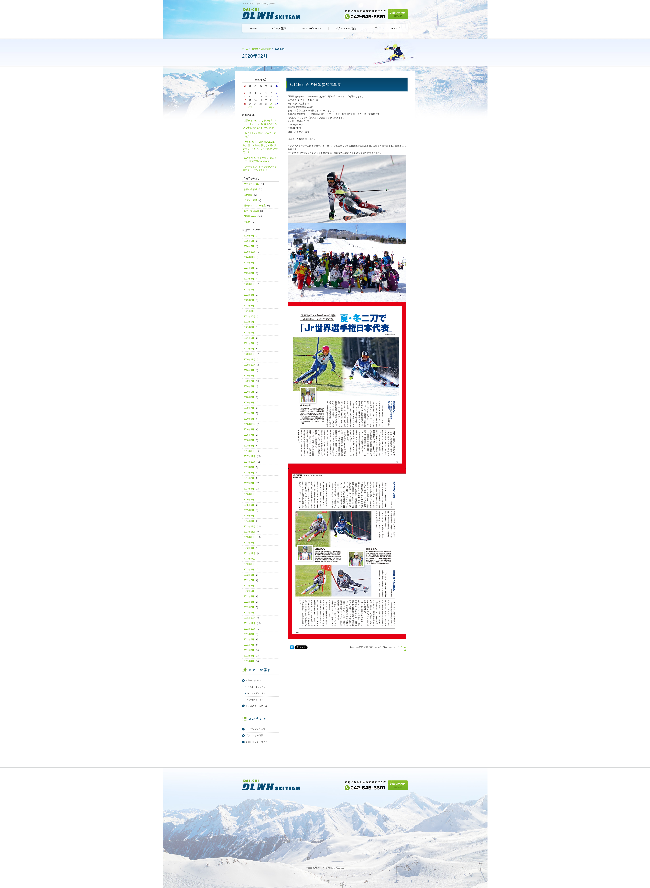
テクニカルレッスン (256, 687)
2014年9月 (249, 521)
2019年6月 (249, 413)
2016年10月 (249, 494)
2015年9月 (249, 505)
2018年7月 (249, 435)
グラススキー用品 (254, 735)
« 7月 (250, 107)
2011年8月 (249, 639)
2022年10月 (249, 284)
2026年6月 (249, 241)
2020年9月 (249, 370)
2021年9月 (249, 321)
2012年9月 (249, 569)
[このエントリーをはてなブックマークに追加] (292, 647)
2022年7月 (249, 300)
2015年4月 (249, 515)
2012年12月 (249, 553)
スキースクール (253, 680)
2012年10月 (249, 564)
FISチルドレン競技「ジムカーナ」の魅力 (260, 135)
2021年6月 (249, 338)
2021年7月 (249, 332)
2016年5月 (249, 499)
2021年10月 (249, 316)
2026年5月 (249, 246)
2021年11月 (249, 311)
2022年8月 (249, 295)
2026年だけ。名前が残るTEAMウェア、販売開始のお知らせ (260, 159)
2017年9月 (249, 467)
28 (271, 104)
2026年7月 (249, 235)
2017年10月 (249, 462)
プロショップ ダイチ (256, 742)
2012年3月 (249, 602)
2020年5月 (249, 392)
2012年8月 (249, 575)
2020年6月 (249, 386)
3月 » (271, 107)
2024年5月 (249, 262)
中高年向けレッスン (256, 699)
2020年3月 (249, 397)
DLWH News (250, 216)
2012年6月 (249, 585)
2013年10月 (249, 537)
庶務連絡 (248, 195)
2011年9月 (249, 634)
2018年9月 (249, 429)
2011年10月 (249, 629)
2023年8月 (249, 268)
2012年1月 (249, 612)
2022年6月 (249, 305)
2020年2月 (249, 402)
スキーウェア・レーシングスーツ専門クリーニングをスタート (260, 168)
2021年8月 (249, 327)
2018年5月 (249, 445)
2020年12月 (249, 354)
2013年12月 (249, 526)
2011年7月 (249, 645)
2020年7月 (249, 381)
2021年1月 (249, 348)
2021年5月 (249, 343)
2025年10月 (249, 251)
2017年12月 (249, 451)
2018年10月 (249, 424)
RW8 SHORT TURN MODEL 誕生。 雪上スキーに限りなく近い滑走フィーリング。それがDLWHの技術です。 (260, 147)
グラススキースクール (256, 706)
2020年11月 (249, 359)
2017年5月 (249, 488)
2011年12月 (249, 618)
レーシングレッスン (256, 693)
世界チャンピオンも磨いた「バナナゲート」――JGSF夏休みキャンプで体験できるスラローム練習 (260, 124)
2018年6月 (249, 440)
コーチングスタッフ (255, 729)
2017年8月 (249, 472)
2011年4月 (249, 661)
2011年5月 (249, 655)
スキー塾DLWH (251, 211)
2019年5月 (249, 418)
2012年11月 (249, 558)
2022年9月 (249, 289)
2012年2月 (249, 607)
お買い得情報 (250, 189)
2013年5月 (249, 542)
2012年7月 (249, 580)
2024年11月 (249, 257)
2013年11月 (249, 531)
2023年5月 (249, 278)
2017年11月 (249, 456)
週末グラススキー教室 (255, 205)
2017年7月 (249, 478)
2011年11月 (249, 623)
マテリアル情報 (251, 184)
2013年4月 (249, 548)
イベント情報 (250, 200)
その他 (247, 222)
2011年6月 (249, 650)
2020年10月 (249, 365)
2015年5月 (249, 510)
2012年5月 (249, 591)
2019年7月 (249, 408)
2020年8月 (249, 375)
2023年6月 (249, 273)
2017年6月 (249, 483)
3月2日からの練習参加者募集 (315, 84)
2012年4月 (249, 596)
